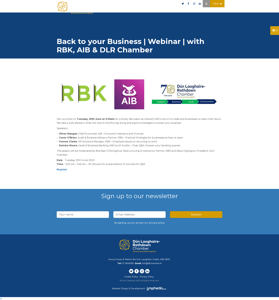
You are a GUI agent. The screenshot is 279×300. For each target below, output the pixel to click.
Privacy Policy (147, 276)
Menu (216, 3)
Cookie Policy (131, 276)
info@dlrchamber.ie (167, 3)
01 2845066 (143, 3)
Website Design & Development (129, 288)
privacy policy (157, 222)
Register (62, 169)
